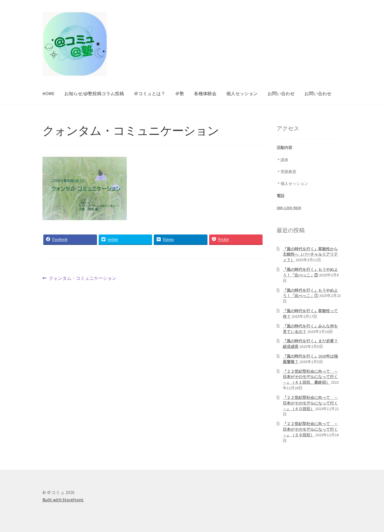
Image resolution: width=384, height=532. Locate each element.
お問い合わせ (281, 93)
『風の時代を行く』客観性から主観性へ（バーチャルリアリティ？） (310, 254)
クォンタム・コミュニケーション (82, 279)
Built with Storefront (62, 499)
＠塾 (179, 93)
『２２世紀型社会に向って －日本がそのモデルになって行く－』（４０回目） (310, 403)
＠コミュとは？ (149, 93)
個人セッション (242, 93)
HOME (48, 93)
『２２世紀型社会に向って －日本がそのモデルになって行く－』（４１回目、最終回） (310, 377)
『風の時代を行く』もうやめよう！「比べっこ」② (310, 272)
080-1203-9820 (289, 207)
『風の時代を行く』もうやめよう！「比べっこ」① (310, 293)
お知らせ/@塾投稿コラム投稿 (94, 93)
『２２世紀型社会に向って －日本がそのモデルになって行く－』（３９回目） (310, 429)
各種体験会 (205, 93)
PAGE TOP (370, 511)
